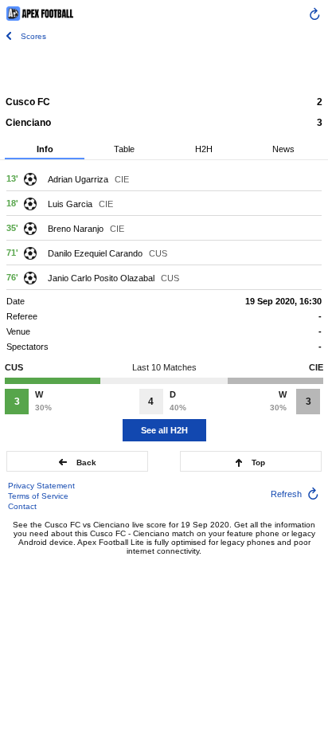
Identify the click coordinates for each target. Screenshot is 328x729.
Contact (22, 506)
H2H (204, 149)
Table (124, 149)
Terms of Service (38, 496)
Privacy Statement (41, 485)
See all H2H (164, 430)
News (283, 149)
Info (45, 149)
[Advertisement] (164, 68)
